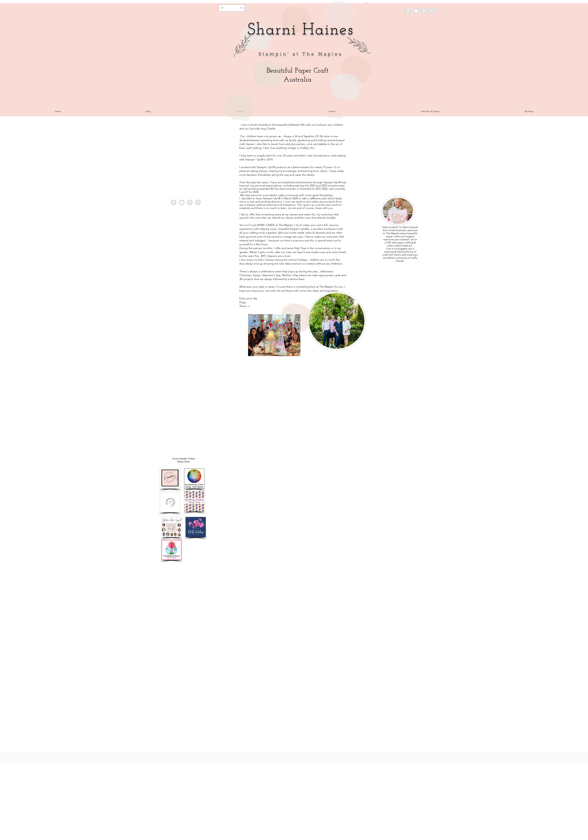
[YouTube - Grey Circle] (416, 11)
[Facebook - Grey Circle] (408, 11)
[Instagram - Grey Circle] (432, 11)
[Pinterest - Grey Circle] (424, 11)
